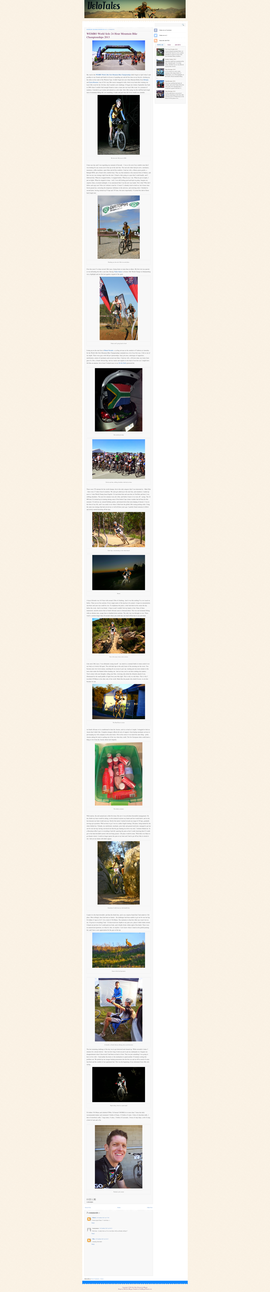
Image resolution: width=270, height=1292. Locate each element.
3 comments (111, 29)
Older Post (149, 1207)
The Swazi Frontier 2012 (171, 49)
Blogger (146, 1287)
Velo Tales (134, 1287)
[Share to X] (92, 1199)
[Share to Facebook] (95, 1199)
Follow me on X (155, 35)
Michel (94, 1218)
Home (118, 1207)
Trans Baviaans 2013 (170, 69)
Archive (178, 45)
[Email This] (87, 1199)
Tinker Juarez (118, 272)
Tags (169, 45)
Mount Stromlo (108, 350)
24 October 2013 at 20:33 (105, 1228)
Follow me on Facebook (155, 30)
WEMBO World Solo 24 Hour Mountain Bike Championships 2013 (112, 35)
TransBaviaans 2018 (170, 81)
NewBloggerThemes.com (145, 1289)
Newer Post (88, 1207)
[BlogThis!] (90, 1199)
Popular (160, 45)
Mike (93, 1239)
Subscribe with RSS (155, 40)
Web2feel (126, 1289)
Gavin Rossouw (93, 82)
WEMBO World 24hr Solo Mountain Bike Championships (113, 75)
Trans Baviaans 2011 (170, 91)
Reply (93, 1223)
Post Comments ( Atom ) (97, 1279)
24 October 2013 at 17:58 (102, 1217)
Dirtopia (145, 80)
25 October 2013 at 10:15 (102, 1239)
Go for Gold (122, 363)
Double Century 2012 (170, 59)
